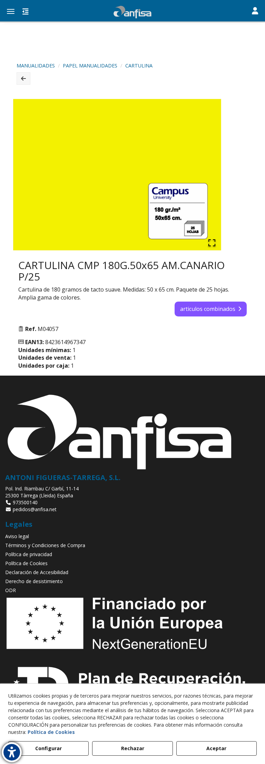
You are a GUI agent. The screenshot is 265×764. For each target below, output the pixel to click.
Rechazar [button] (132, 748)
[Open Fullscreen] (212, 242)
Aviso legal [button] (17, 536)
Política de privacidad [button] (28, 554)
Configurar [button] (48, 748)
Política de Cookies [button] (26, 563)
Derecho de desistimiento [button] (34, 581)
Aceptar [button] (216, 748)
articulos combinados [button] (207, 309)
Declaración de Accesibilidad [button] (36, 572)
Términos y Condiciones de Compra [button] (45, 545)
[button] (132, 12)
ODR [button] (10, 590)
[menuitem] (132, 536)
